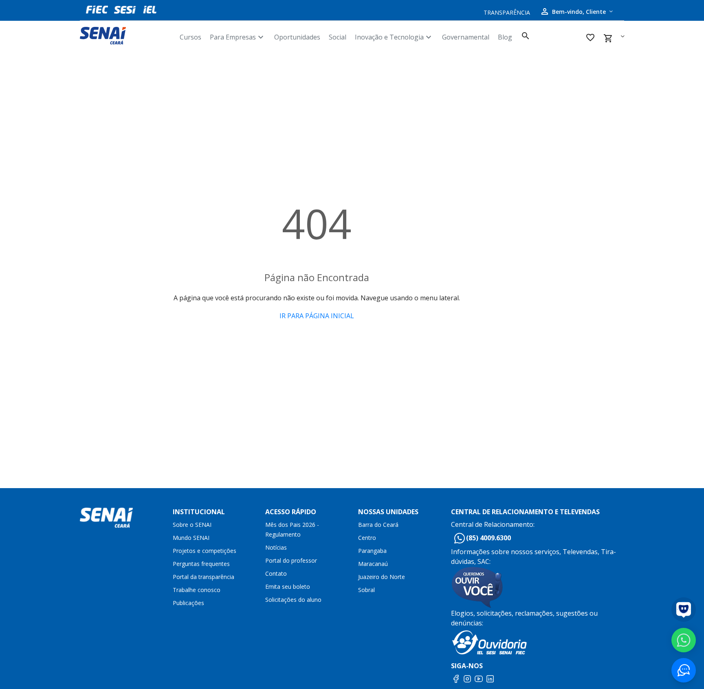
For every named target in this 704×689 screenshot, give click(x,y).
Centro (367, 538)
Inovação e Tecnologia (394, 37)
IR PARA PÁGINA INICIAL (316, 315)
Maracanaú (373, 564)
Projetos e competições (204, 551)
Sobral (366, 590)
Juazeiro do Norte (381, 577)
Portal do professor (291, 560)
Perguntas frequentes (201, 564)
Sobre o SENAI (192, 524)
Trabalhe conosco (196, 590)
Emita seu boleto (287, 586)
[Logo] (127, 35)
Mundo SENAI (191, 538)
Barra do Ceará (378, 524)
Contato (276, 573)
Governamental (465, 37)
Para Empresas (238, 37)
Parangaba (372, 551)
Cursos (190, 37)
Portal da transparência (203, 577)
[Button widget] (683, 670)
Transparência (507, 12)
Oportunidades (297, 37)
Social (337, 37)
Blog (505, 37)
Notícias (276, 547)
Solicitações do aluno (293, 599)
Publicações (188, 603)
